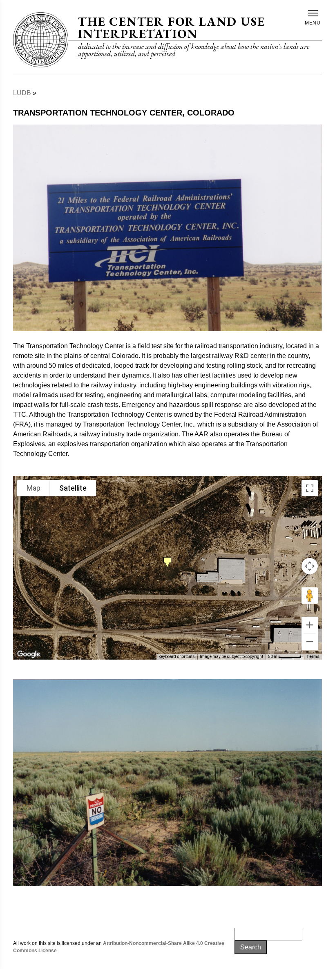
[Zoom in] (310, 625)
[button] (167, 561)
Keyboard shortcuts (177, 656)
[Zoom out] (310, 641)
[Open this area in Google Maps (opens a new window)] (28, 654)
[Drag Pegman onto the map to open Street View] (310, 595)
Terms (312, 656)
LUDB (22, 92)
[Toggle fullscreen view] (310, 488)
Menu (313, 23)
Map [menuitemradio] (33, 488)
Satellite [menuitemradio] (73, 488)
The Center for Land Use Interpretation (171, 27)
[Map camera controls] (310, 566)
